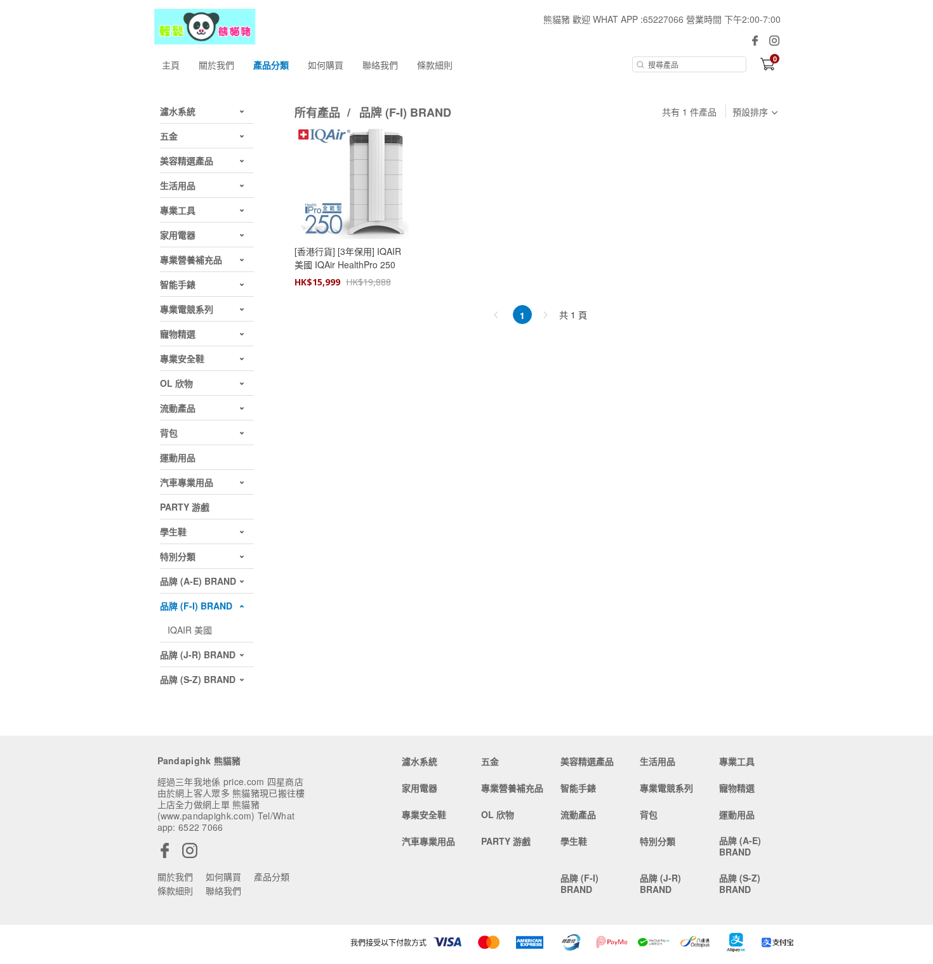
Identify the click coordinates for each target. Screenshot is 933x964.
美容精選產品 (587, 761)
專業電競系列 (666, 787)
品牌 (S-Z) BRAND (739, 883)
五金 (490, 761)
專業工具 (737, 761)
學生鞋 (573, 841)
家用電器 (419, 787)
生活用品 (657, 761)
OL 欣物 (497, 814)
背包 (649, 814)
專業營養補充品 (512, 787)
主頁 (171, 64)
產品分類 (271, 64)
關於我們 (216, 64)
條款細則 (435, 64)
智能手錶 (578, 787)
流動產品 (578, 814)
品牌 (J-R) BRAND (660, 883)
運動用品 (737, 814)
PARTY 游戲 (506, 841)
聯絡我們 (380, 64)
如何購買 (325, 64)
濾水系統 (419, 761)
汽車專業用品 (428, 841)
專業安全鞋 (424, 814)
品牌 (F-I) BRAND (405, 112)
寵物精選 (737, 787)
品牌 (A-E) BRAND (740, 846)
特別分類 (657, 841)
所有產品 (318, 112)
